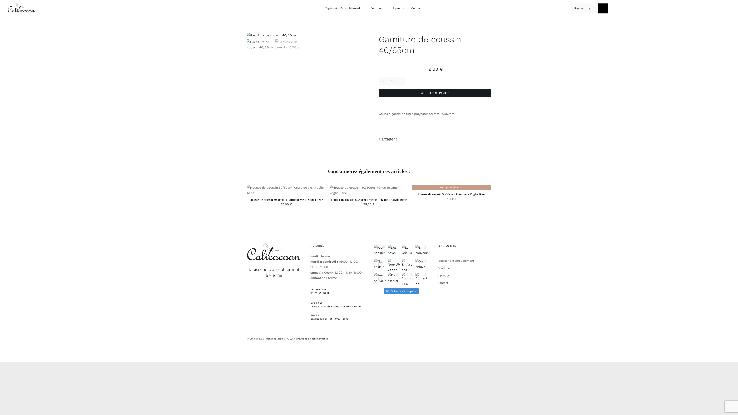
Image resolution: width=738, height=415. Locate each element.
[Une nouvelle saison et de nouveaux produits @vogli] (380, 279)
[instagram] (489, 338)
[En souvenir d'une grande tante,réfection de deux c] (421, 251)
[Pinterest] (480, 139)
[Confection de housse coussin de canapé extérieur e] (421, 279)
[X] (473, 139)
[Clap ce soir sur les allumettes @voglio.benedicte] (380, 265)
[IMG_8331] (303, 35)
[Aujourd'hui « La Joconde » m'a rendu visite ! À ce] (408, 279)
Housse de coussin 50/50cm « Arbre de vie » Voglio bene (286, 199)
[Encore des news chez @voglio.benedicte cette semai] (408, 265)
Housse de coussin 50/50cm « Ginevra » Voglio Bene (451, 194)
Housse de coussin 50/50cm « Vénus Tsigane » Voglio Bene (369, 199)
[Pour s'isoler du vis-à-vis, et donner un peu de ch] (394, 279)
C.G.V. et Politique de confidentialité (307, 338)
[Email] (487, 139)
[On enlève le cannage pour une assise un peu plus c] (421, 265)
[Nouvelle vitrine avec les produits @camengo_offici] (394, 265)
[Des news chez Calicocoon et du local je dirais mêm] (394, 251)
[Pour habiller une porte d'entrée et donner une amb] (380, 251)
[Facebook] (466, 139)
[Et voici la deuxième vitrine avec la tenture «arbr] (408, 251)
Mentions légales (275, 338)
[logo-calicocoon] (21, 5)
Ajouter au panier (435, 93)
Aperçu (304, 191)
